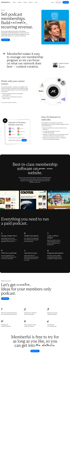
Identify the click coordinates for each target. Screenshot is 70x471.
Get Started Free (5, 298)
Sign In (52, 2)
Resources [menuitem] (31, 2)
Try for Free (66, 2)
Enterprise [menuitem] (20, 2)
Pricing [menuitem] (36, 2)
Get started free (5, 39)
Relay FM (62, 67)
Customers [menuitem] (25, 2)
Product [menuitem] (14, 2)
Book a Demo (58, 2)
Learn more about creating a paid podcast (8, 102)
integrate (30, 180)
